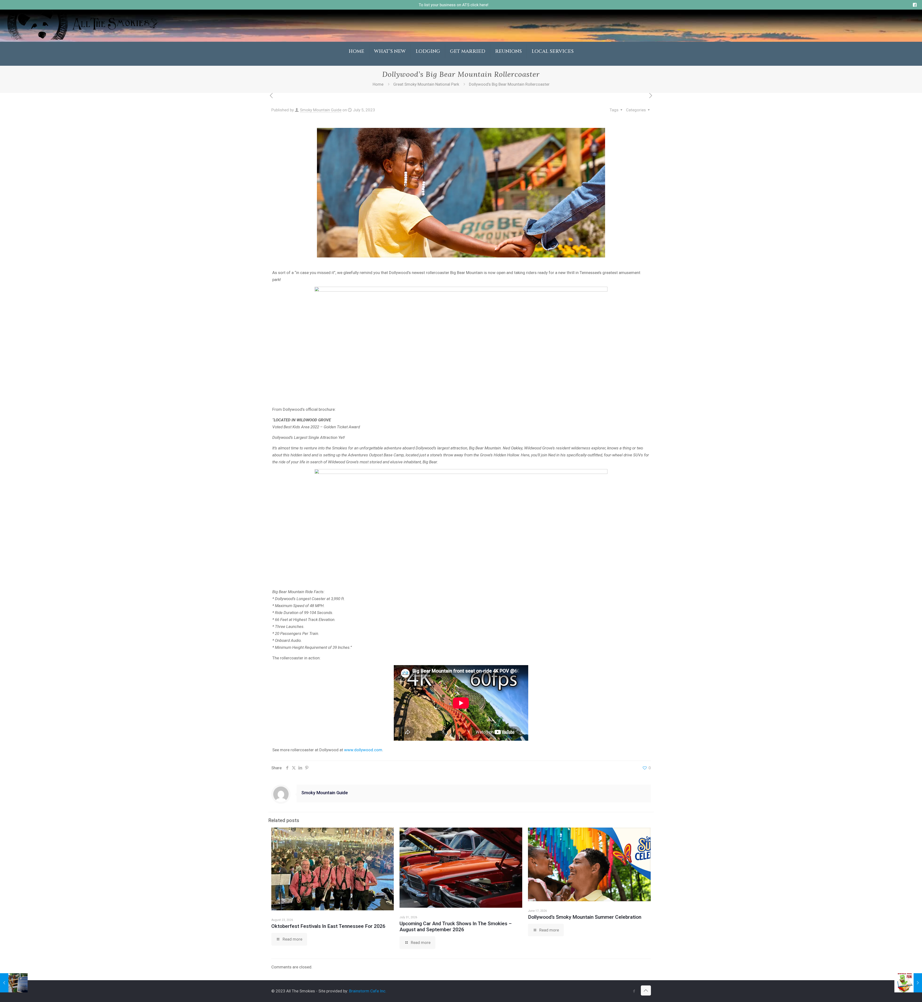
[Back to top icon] (646, 990)
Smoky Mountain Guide (320, 109)
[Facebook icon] (634, 991)
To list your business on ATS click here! (453, 4)
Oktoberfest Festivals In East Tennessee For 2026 (328, 926)
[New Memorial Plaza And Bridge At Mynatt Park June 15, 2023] (14, 982)
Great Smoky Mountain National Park (426, 84)
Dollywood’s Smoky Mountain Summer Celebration (584, 917)
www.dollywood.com (363, 749)
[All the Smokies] (82, 38)
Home (378, 84)
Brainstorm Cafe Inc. (367, 991)
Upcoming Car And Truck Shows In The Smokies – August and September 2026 (456, 926)
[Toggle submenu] (390, 63)
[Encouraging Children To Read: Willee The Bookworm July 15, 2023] (908, 982)
